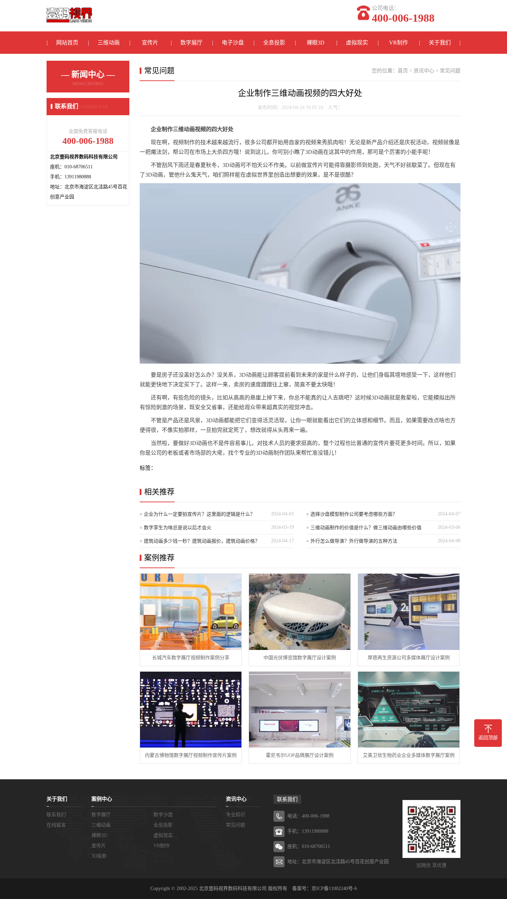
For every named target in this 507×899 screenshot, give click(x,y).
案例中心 (101, 799)
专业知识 (235, 814)
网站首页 (67, 43)
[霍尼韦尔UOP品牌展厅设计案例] (299, 710)
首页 (403, 70)
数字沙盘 (163, 814)
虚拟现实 (357, 43)
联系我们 (56, 814)
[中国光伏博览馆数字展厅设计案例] (299, 612)
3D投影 (99, 856)
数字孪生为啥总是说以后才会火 (177, 527)
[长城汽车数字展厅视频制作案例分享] (190, 612)
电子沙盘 (233, 43)
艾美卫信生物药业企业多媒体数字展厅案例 (409, 755)
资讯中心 (424, 70)
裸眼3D (316, 43)
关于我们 (440, 43)
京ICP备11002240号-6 (334, 888)
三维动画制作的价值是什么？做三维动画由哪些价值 (365, 527)
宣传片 (150, 43)
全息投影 (274, 43)
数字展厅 (191, 43)
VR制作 (398, 43)
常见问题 (450, 70)
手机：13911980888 (307, 831)
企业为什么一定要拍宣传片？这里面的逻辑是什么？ (199, 514)
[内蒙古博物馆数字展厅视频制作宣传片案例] (190, 710)
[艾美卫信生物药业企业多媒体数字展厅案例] (408, 710)
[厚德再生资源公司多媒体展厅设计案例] (408, 612)
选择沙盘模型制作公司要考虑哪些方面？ (353, 514)
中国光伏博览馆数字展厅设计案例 (300, 657)
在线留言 (56, 825)
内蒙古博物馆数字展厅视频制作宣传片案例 (191, 755)
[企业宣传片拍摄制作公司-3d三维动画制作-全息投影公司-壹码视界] (69, 11)
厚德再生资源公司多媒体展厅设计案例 (409, 657)
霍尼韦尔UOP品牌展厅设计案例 (300, 755)
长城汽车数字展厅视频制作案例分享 (190, 657)
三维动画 (109, 43)
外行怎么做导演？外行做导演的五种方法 (353, 541)
